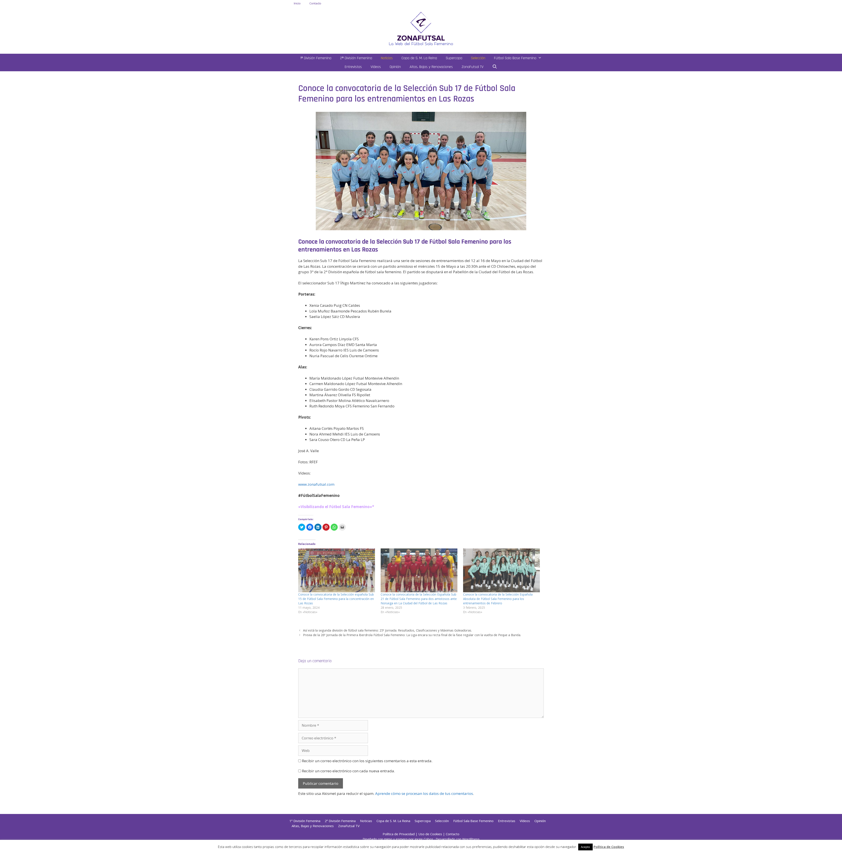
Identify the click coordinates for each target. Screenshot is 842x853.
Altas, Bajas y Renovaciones (431, 66)
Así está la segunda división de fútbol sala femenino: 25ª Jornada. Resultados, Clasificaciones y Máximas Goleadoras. (387, 630)
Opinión (395, 66)
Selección (478, 58)
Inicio (297, 3)
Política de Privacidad (399, 834)
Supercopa (454, 58)
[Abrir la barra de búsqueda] (495, 66)
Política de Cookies (609, 846)
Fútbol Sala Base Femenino (515, 58)
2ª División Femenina (356, 58)
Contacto (315, 3)
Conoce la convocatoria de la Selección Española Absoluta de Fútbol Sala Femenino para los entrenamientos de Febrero (498, 598)
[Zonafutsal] (421, 28)
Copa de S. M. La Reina (419, 58)
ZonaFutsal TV (472, 66)
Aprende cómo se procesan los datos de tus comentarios (424, 793)
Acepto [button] (585, 847)
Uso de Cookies (430, 834)
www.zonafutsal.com (316, 484)
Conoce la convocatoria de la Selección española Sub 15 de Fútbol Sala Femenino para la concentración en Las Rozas (336, 598)
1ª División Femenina (315, 58)
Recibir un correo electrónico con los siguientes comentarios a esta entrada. (367, 760)
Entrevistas (353, 66)
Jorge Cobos (424, 839)
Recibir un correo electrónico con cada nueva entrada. (348, 770)
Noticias (387, 58)
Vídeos (376, 66)
